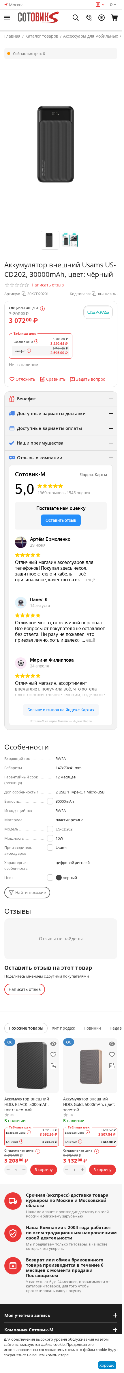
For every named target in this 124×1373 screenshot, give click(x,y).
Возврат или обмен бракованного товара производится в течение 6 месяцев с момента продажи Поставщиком (65, 1267)
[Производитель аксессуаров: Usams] (98, 312)
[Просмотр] (53, 1044)
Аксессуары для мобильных (90, 36)
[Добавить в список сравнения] (53, 1066)
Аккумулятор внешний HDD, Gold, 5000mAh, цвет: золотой (89, 1103)
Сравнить (55, 379)
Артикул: (12, 293)
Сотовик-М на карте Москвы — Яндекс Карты (61, 721)
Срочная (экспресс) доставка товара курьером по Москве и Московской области (67, 1200)
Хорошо (106, 1365)
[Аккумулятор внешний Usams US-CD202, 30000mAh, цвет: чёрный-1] (61, 145)
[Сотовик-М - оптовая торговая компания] (39, 18)
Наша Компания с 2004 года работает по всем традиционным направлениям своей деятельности (71, 1232)
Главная (12, 36)
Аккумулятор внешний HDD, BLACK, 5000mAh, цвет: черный (26, 1103)
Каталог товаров (41, 36)
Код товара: (80, 293)
